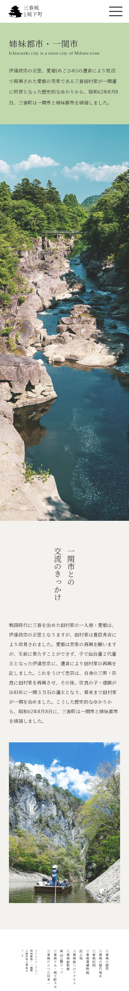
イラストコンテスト (36, 962)
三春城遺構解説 (87, 961)
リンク (22, 953)
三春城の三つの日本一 (48, 967)
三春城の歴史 (107, 960)
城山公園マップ (61, 961)
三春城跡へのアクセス (74, 967)
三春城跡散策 (68, 960)
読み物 (81, 954)
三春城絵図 (94, 958)
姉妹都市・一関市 (31, 960)
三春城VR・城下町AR (55, 969)
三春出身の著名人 (27, 960)
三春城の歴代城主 (100, 963)
